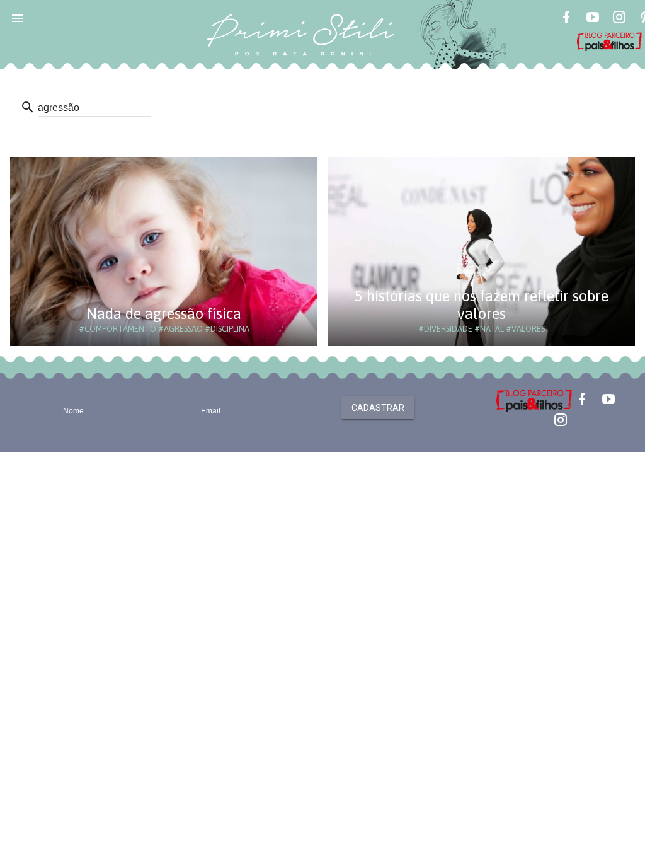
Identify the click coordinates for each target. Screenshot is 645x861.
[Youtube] (593, 19)
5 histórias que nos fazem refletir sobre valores (481, 304)
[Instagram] (619, 19)
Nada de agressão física (163, 313)
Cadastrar (377, 408)
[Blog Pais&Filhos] (534, 400)
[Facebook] (566, 19)
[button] (18, 18)
